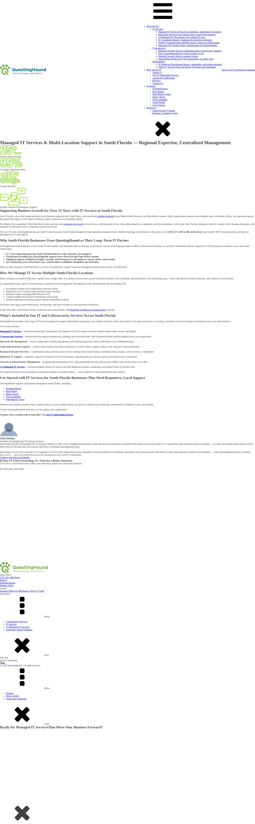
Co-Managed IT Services (17, 627)
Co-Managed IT (181, 37)
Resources (151, 108)
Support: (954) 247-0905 (11, 591)
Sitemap (9, 693)
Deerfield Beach (160, 89)
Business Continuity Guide (165, 113)
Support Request (247, 70)
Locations (151, 86)
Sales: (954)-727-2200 (33, 591)
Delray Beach (158, 97)
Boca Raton (158, 91)
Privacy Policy (12, 696)
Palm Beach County (161, 94)
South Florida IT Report (163, 110)
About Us (157, 72)
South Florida (158, 102)
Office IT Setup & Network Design (187, 67)
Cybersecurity (158, 48)
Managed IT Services (189, 32)
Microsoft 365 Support (187, 45)
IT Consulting (185, 40)
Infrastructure (158, 61)
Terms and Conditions (16, 699)
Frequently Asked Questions (19, 629)
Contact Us (157, 83)
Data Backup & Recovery (185, 59)
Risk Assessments (181, 53)
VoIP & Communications (189, 42)
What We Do (153, 26)
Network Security (178, 56)
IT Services (157, 29)
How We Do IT (154, 70)
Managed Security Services (190, 51)
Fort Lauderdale (159, 99)
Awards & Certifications (163, 78)
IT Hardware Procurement (190, 64)
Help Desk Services (187, 34)
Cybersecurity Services (16, 621)
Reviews (156, 80)
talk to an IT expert (231, 70)
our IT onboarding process (59, 414)
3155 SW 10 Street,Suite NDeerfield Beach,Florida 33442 (10, 581)
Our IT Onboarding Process (165, 75)
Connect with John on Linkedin (15, 457)
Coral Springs (158, 105)
